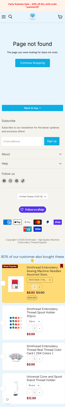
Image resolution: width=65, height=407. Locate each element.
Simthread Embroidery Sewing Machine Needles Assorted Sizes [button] (44, 270)
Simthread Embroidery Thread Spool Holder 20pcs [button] (42, 312)
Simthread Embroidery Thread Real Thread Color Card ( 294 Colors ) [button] (44, 349)
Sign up (52, 141)
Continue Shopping (32, 63)
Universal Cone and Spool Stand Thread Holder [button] (44, 378)
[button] (30, 287)
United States (31, 196)
